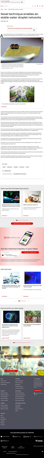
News (2, 415)
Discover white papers (19, 392)
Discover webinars (4, 405)
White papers (3, 419)
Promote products (4, 398)
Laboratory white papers (20, 394)
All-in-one (3, 424)
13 (28, 342)
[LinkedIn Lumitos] (42, 451)
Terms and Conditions (12, 451)
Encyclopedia (18, 405)
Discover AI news (11, 370)
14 (29, 342)
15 (30, 342)
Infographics (17, 407)
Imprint (4, 451)
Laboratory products (5, 394)
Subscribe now (37, 390)
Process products (4, 396)
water (25, 34)
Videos (16, 410)
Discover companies (19, 380)
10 (27, 220)
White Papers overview (19, 400)
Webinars (2, 422)
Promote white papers (19, 398)
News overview (3, 384)
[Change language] (37, 6)
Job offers (3, 420)
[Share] (35, 6)
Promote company (19, 386)
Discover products (4, 392)
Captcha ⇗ (16, 256)
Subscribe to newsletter (30, 252)
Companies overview (19, 388)
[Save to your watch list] (40, 6)
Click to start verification (11, 255)
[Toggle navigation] (42, 6)
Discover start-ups (19, 382)
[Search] (32, 6)
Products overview (4, 400)
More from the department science (22, 223)
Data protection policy (11, 453)
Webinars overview (4, 408)
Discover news (3, 380)
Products (2, 417)
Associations (17, 384)
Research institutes (19, 408)
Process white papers (19, 396)
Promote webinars (4, 407)
